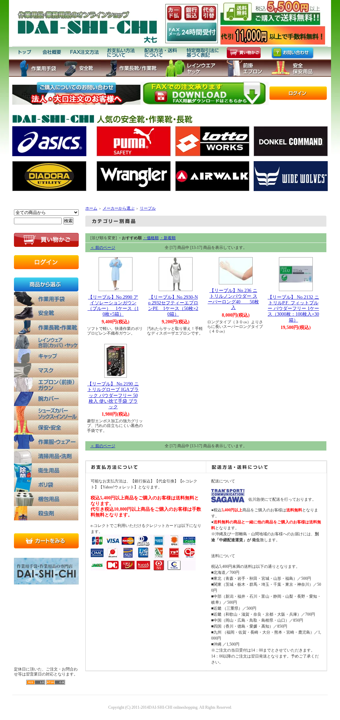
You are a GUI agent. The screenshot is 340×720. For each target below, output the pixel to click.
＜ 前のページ (102, 247)
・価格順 (151, 238)
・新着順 (168, 238)
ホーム (91, 208)
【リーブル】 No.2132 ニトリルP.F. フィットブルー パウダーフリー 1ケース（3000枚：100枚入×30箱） (293, 308)
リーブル (148, 208)
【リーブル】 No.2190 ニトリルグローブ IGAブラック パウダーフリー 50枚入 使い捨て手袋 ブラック (113, 395)
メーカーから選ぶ (118, 208)
